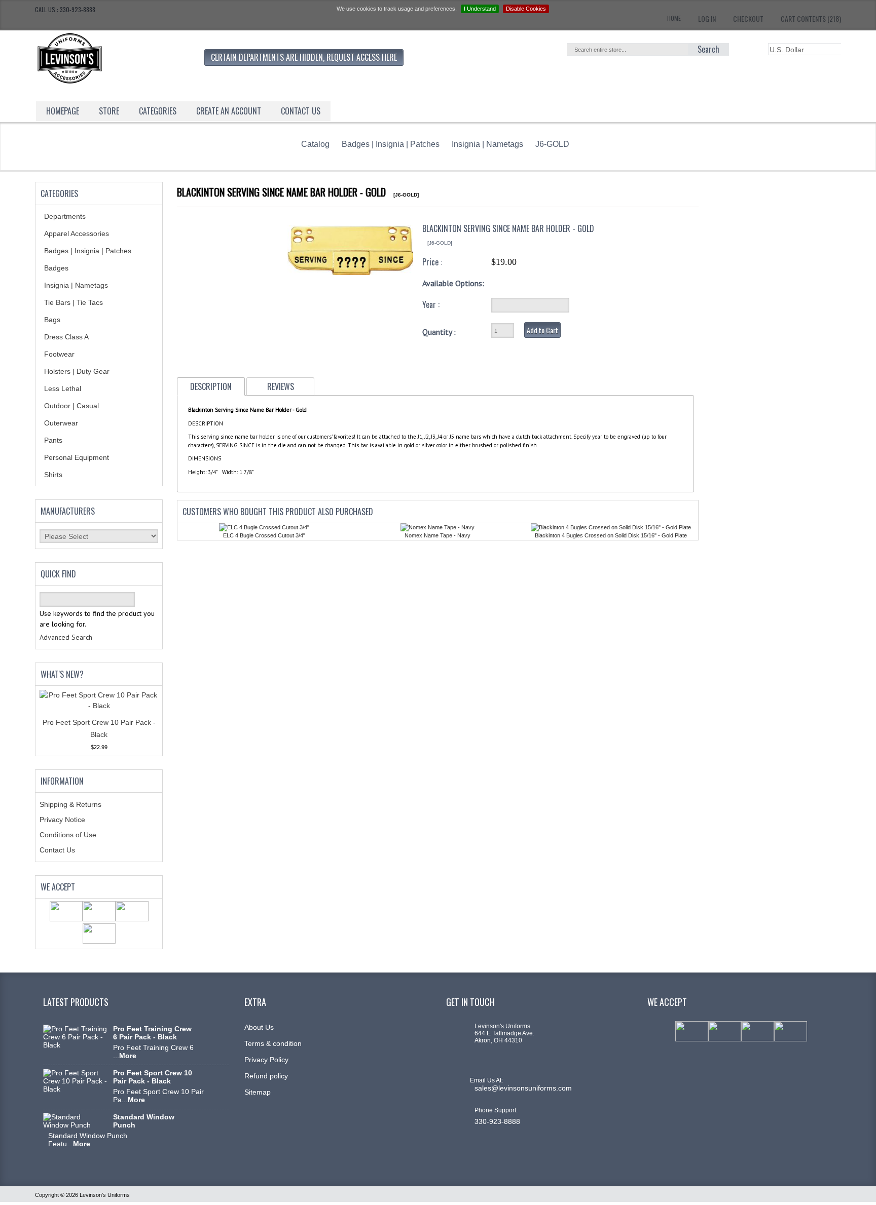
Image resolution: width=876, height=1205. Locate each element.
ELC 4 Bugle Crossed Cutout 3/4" (264, 535)
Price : (432, 262)
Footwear (59, 354)
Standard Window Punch (143, 1121)
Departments (65, 216)
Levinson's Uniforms (105, 1195)
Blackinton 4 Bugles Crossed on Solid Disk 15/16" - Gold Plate (611, 535)
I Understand (480, 9)
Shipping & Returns (70, 804)
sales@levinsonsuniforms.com (523, 1088)
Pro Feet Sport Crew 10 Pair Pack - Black (152, 1077)
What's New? (62, 674)
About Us (259, 1027)
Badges (56, 268)
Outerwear (61, 423)
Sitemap (257, 1092)
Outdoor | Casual (71, 406)
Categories (157, 111)
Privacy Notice (62, 819)
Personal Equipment (76, 457)
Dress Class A (66, 337)
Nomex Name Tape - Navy (437, 535)
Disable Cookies (526, 9)
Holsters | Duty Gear (77, 371)
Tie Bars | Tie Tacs (73, 302)
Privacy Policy (266, 1060)
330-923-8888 (497, 1121)
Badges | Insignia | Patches (391, 144)
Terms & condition (273, 1043)
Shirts (53, 475)
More (127, 1056)
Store (109, 111)
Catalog (315, 144)
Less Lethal (62, 388)
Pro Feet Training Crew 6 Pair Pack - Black (152, 1033)
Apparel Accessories (76, 233)
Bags (52, 320)
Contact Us (57, 850)
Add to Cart (542, 330)
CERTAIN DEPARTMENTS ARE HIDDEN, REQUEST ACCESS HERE (304, 57)
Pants (53, 440)
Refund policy (266, 1076)
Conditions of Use (68, 835)
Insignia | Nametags (487, 144)
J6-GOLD (552, 144)
